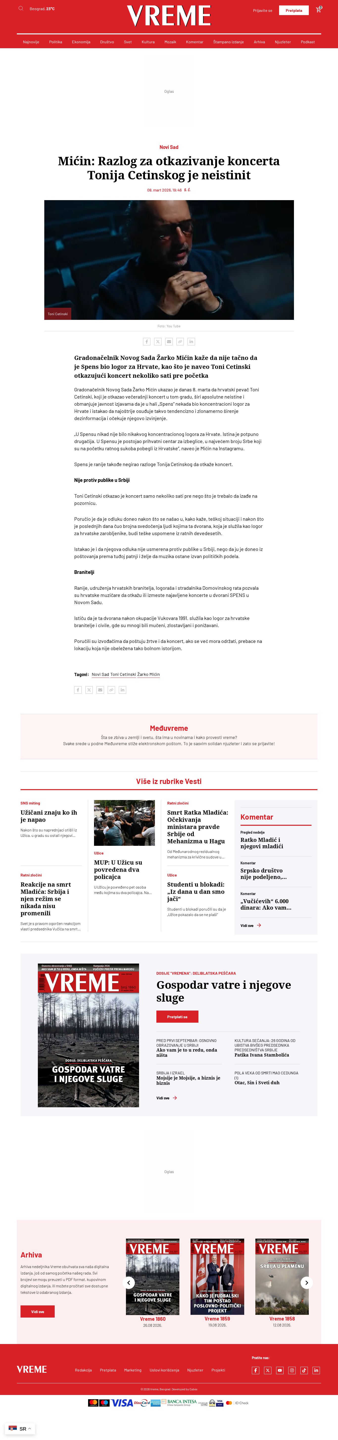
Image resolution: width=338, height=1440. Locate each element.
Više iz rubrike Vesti (169, 781)
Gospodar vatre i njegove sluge (223, 991)
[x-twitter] (267, 1370)
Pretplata (294, 10)
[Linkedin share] (191, 341)
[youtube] (280, 1370)
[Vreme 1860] (88, 1035)
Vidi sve (247, 925)
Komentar (194, 41)
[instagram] (292, 1370)
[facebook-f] (255, 1370)
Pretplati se (177, 1016)
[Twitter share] (158, 341)
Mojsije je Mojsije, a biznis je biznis (188, 1080)
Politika (55, 41)
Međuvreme (115, 743)
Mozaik (170, 41)
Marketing (133, 1370)
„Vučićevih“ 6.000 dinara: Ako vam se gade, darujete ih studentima (265, 904)
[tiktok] (304, 1370)
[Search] (21, 8)
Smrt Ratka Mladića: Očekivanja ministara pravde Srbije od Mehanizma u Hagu (197, 827)
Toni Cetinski (123, 674)
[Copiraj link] (180, 341)
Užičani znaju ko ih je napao (49, 816)
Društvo (107, 41)
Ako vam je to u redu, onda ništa (186, 1052)
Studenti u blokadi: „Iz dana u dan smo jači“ (196, 891)
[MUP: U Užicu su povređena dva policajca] (124, 823)
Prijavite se (262, 10)
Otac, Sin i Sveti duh (257, 1082)
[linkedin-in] (316, 1370)
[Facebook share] (146, 341)
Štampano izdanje (228, 41)
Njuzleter (283, 41)
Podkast (308, 41)
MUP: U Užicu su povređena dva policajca (118, 869)
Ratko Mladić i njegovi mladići (262, 843)
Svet (128, 41)
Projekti (218, 1370)
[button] (128, 1283)
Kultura (148, 41)
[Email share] (169, 341)
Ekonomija (81, 41)
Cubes (193, 1389)
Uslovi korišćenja (164, 1370)
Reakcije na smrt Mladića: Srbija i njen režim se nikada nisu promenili (46, 899)
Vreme (154, 1389)
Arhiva (259, 41)
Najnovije (31, 41)
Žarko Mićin (148, 674)
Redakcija (83, 1370)
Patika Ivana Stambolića (262, 1055)
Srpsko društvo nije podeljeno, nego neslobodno (264, 874)
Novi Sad (100, 674)
